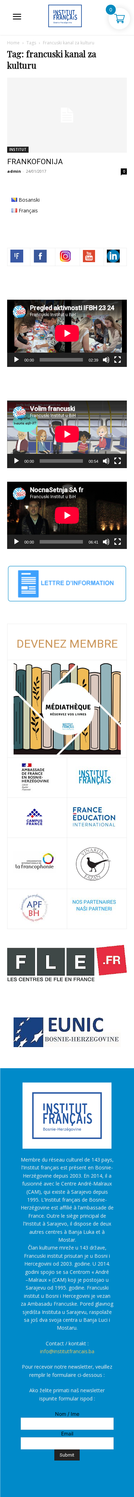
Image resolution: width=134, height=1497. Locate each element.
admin (14, 171)
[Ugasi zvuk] (106, 359)
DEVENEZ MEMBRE (67, 644)
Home (13, 43)
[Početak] (16, 359)
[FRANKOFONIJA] (67, 115)
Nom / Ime (67, 1414)
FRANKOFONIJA (35, 161)
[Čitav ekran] (117, 359)
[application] (67, 333)
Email (67, 1433)
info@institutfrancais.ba (67, 1351)
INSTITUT (17, 149)
